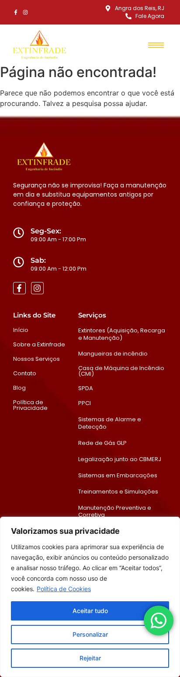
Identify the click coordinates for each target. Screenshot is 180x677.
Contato (24, 373)
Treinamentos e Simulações (118, 491)
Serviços (92, 315)
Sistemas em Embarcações (117, 475)
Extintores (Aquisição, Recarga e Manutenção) (121, 334)
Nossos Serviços (36, 359)
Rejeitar (90, 658)
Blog (19, 388)
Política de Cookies (64, 588)
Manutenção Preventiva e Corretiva (114, 511)
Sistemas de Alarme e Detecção (109, 423)
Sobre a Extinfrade (39, 344)
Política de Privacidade (30, 405)
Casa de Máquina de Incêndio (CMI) (121, 371)
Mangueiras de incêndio (113, 353)
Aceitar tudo (90, 610)
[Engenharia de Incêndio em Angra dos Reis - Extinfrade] (39, 45)
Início (20, 330)
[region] (90, 597)
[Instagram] (25, 12)
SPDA (85, 388)
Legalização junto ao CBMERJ (119, 459)
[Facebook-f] (15, 12)
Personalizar (90, 634)
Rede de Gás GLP (102, 443)
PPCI (84, 403)
